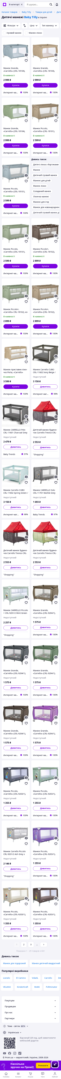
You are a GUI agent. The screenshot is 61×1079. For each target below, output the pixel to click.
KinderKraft (22, 987)
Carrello (48, 978)
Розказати (43, 1065)
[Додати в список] (26, 60)
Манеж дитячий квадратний (46, 963)
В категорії (14, 4)
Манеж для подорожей (14, 963)
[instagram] (14, 1053)
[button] (15, 85)
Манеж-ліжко (35, 32)
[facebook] (9, 1053)
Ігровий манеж (14, 32)
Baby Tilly (26, 12)
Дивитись (45, 386)
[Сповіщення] (56, 4)
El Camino (21, 978)
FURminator (51, 987)
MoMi (37, 987)
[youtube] (4, 1053)
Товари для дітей (43, 12)
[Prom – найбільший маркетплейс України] (4, 4)
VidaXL (35, 978)
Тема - (13, 1026)
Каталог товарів (9, 12)
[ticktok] (20, 1053)
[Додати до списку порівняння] (26, 55)
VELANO (7, 987)
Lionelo (6, 978)
